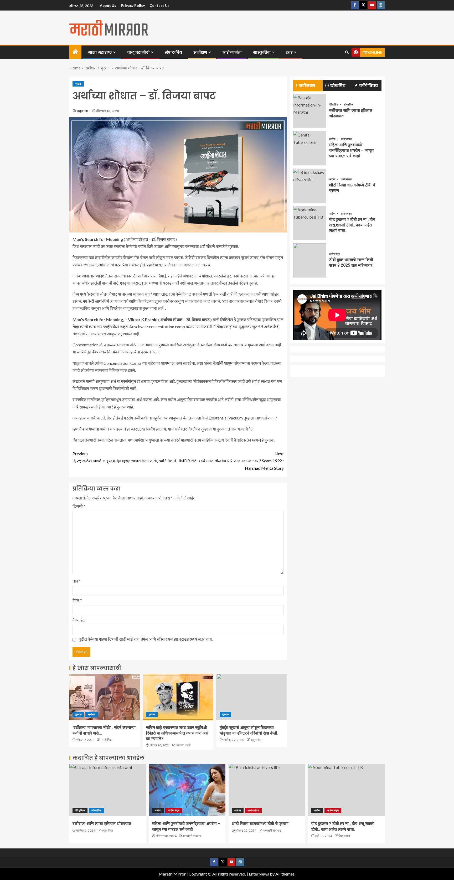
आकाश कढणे (183, 745)
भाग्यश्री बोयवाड (192, 836)
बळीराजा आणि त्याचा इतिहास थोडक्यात (102, 823)
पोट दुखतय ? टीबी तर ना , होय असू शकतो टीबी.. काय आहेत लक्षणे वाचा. (352, 225)
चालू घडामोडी (138, 52)
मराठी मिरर (106, 740)
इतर (289, 52)
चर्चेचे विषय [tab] (368, 85)
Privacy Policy (133, 5)
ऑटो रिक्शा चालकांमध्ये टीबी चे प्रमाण (260, 823)
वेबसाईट (79, 619)
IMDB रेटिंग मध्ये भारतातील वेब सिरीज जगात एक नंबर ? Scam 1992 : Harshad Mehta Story (231, 460)
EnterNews (259, 873)
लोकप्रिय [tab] (337, 85)
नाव (77, 580)
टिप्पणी (79, 506)
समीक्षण (200, 52)
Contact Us (159, 5)
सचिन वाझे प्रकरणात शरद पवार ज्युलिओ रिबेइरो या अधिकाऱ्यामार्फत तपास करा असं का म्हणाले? (177, 733)
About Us (108, 5)
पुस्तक (78, 83)
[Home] (75, 52)
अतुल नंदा (82, 111)
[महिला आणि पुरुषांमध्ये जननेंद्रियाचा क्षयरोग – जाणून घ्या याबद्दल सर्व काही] (309, 148)
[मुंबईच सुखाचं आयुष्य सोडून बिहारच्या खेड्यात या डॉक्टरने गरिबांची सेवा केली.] (251, 697)
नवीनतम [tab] (307, 85)
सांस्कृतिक (262, 52)
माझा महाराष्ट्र (100, 52)
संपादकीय (173, 52)
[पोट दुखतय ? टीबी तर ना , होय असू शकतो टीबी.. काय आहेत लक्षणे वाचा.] (309, 223)
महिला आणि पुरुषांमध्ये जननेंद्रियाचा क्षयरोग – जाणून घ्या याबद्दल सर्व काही (351, 150)
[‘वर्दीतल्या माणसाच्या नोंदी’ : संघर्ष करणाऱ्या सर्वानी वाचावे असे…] (104, 697)
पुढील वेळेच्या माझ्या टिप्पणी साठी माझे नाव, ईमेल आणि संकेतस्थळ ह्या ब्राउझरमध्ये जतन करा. (146, 638)
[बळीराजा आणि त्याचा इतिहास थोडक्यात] (309, 111)
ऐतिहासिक (334, 104)
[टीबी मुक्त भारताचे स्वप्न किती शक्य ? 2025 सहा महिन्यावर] (309, 260)
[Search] (347, 52)
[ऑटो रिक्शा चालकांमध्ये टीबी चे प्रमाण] (309, 186)
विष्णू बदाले (344, 836)
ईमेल (77, 600)
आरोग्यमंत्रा (232, 52)
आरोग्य (332, 138)
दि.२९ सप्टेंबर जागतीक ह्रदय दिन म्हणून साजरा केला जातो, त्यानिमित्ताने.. (125, 457)
